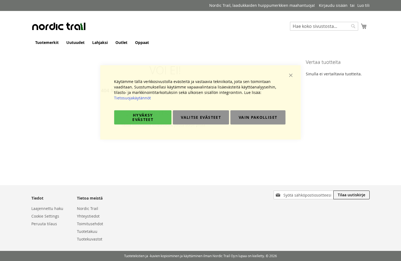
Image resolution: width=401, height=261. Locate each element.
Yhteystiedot (88, 216)
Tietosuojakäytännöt (132, 97)
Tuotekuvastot (89, 239)
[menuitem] (46, 42)
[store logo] (58, 26)
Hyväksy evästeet (142, 117)
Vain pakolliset (258, 117)
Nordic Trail (87, 208)
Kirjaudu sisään (333, 5)
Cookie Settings (45, 216)
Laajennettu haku (47, 208)
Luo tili (363, 5)
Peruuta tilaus (44, 223)
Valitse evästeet (201, 117)
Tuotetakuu (87, 231)
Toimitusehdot (90, 223)
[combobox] (324, 26)
